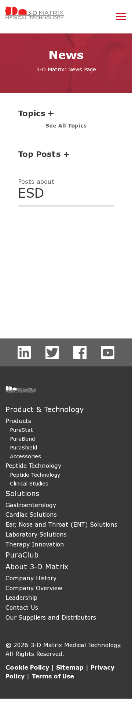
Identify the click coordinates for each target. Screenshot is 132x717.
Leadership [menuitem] (21, 597)
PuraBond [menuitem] (22, 438)
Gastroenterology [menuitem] (31, 504)
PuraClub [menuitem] (22, 555)
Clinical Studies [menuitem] (29, 483)
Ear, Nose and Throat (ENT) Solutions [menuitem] (61, 524)
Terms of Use (53, 676)
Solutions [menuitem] (22, 493)
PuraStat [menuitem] (21, 430)
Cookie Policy (27, 667)
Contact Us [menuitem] (22, 607)
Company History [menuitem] (31, 577)
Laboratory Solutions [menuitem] (36, 534)
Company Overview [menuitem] (34, 587)
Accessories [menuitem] (25, 456)
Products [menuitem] (18, 420)
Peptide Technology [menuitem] (33, 465)
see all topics (66, 125)
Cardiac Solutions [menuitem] (31, 514)
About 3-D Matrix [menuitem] (37, 566)
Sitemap (70, 667)
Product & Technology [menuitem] (45, 409)
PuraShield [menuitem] (23, 447)
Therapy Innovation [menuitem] (35, 544)
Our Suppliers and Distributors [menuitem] (51, 617)
